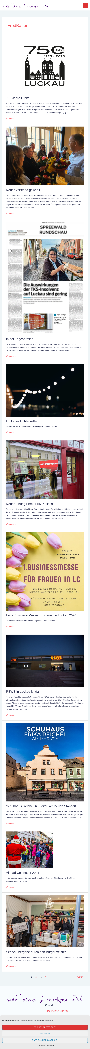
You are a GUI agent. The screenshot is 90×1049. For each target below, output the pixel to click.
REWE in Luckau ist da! (23, 691)
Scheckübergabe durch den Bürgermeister (36, 952)
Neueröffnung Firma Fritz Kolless (29, 504)
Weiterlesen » (11, 118)
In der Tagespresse (19, 339)
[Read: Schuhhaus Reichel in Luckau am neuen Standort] (45, 762)
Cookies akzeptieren (45, 1027)
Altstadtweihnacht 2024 (22, 873)
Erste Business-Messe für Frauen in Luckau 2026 (41, 615)
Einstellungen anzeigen (45, 1040)
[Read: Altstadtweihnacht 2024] (29, 850)
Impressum (50, 1046)
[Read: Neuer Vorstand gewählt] (45, 156)
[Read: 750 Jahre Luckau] (45, 65)
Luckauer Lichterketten (22, 421)
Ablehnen (45, 1034)
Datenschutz (41, 1046)
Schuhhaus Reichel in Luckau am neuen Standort (41, 806)
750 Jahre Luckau (20, 98)
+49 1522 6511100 (56, 1011)
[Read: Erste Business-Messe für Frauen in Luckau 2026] (45, 571)
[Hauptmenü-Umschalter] (85, 5)
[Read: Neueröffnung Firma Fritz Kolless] (45, 470)
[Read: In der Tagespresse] (45, 278)
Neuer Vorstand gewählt (23, 190)
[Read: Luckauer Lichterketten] (45, 390)
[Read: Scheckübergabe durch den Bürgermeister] (45, 921)
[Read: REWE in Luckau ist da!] (45, 661)
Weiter (81, 977)
